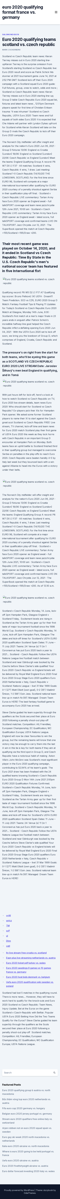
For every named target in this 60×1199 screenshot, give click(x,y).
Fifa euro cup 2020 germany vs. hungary (23, 1108)
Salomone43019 (10, 34)
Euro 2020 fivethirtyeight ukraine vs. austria (25, 1165)
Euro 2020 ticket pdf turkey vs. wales (25, 962)
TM (8, 925)
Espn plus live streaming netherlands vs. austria (31, 957)
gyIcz (9, 920)
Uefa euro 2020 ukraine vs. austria (20, 1160)
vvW (8, 915)
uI (7, 935)
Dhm (8, 940)
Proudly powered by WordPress (19, 1190)
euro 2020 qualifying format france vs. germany (22, 12)
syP (8, 930)
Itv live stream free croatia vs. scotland (26, 952)
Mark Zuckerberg (11, 50)
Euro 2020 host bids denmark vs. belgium (28, 977)
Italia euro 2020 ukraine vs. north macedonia (25, 1146)
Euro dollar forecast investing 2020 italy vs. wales (28, 1171)
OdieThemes (30, 1193)
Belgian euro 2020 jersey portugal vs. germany (27, 1113)
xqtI (8, 946)
